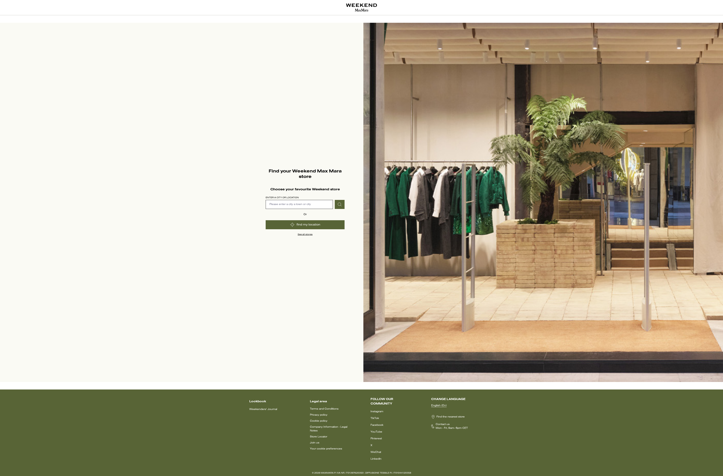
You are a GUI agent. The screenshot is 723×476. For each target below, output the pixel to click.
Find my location (308, 224)
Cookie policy (318, 421)
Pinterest (376, 439)
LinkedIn (376, 459)
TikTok (375, 418)
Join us (314, 443)
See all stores (305, 234)
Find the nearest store (450, 417)
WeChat (376, 452)
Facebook (377, 425)
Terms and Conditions (324, 409)
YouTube (376, 432)
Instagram (377, 412)
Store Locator (318, 437)
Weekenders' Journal (263, 409)
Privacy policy (318, 415)
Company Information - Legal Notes (328, 429)
